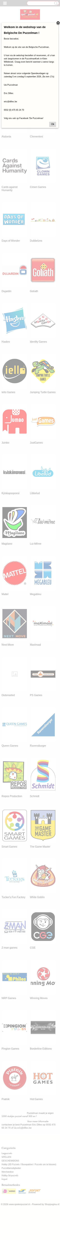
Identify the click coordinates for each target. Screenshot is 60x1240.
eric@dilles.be (10, 101)
